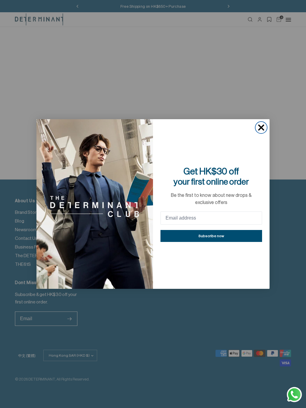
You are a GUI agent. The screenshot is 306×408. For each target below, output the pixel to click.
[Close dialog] (261, 128)
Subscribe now (211, 236)
